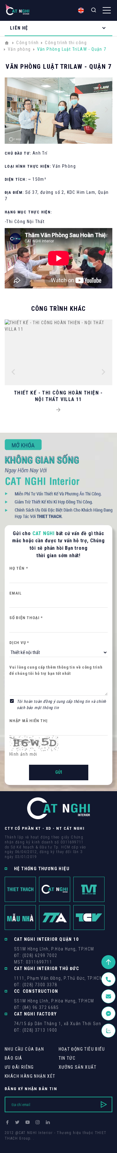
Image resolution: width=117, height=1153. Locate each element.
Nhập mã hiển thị (28, 720)
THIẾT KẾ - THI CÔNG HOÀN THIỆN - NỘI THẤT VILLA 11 (58, 396)
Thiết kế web (17, 1144)
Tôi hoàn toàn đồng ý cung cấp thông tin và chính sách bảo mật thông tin (61, 704)
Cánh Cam (47, 1144)
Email (15, 593)
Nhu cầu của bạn (24, 1049)
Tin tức (67, 1058)
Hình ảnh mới (23, 754)
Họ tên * (18, 568)
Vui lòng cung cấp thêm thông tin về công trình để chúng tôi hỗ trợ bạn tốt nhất (56, 670)
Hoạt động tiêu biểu (82, 1049)
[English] (81, 10)
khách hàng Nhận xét (30, 1076)
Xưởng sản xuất (78, 1067)
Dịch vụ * (19, 642)
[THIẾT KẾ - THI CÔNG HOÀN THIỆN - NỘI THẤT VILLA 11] (58, 410)
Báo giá (13, 1058)
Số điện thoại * (26, 617)
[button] (10, 110)
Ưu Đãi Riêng (19, 1067)
